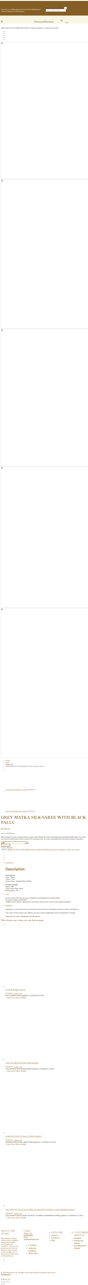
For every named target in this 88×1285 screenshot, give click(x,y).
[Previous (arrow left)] (2, 1283)
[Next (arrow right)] (4, 1283)
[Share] (4, 1281)
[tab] (46, 876)
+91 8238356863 (28, 1234)
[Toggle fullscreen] (6, 1281)
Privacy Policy (33, 1253)
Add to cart (5, 845)
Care (7, 894)
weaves (77, 849)
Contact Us (55, 1238)
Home (8, 760)
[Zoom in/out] (8, 1281)
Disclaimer (9, 905)
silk (73, 849)
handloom (62, 849)
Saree (69, 849)
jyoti (37, 28)
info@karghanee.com (31, 1239)
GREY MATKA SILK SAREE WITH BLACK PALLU (39, 849)
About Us (54, 1235)
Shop (7, 762)
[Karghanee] (39, 22)
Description (9, 863)
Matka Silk (9, 764)
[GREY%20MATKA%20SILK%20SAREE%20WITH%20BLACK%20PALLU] (6, 853)
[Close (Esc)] (2, 1281)
